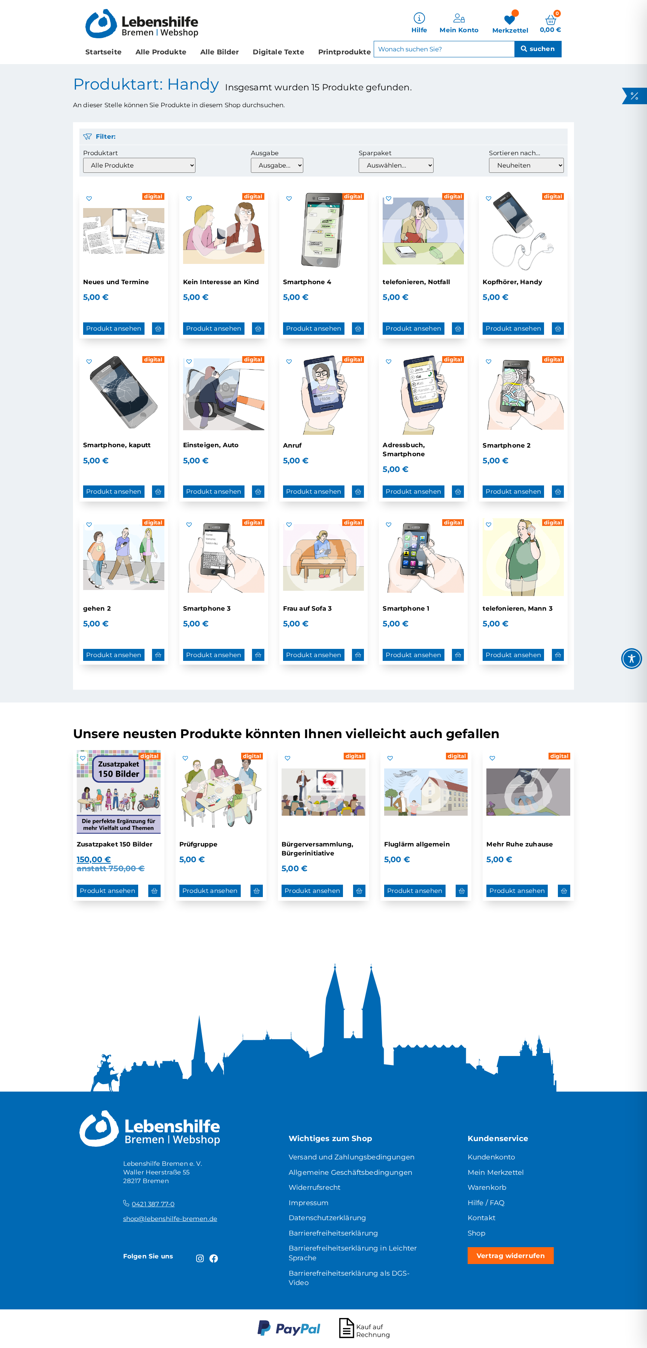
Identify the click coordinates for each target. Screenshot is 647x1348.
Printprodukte (344, 52)
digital (153, 196)
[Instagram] (200, 1259)
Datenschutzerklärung (327, 1217)
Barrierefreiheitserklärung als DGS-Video (349, 1278)
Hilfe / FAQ (486, 1202)
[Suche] (537, 49)
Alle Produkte (161, 52)
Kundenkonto (492, 1157)
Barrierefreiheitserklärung (333, 1233)
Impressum (309, 1202)
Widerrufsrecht (314, 1187)
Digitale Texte (278, 52)
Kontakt (481, 1217)
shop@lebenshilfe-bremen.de (170, 1218)
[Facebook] (213, 1259)
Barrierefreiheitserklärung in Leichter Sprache (353, 1253)
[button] (89, 198)
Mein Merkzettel (496, 1172)
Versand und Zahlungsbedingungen (351, 1157)
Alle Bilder (219, 52)
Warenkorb (487, 1187)
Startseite (103, 52)
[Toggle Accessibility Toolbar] (631, 658)
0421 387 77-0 (153, 1204)
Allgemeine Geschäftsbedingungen (350, 1172)
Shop (477, 1233)
